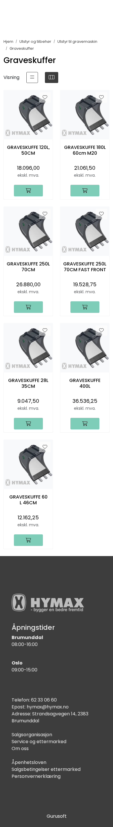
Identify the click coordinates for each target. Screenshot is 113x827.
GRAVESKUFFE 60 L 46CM (28, 499)
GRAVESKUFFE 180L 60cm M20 (85, 150)
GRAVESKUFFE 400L (85, 383)
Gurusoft (57, 816)
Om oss (20, 748)
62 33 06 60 (44, 700)
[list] (32, 77)
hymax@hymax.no (48, 707)
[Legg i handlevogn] (28, 190)
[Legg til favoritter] (45, 97)
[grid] (51, 77)
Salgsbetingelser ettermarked (46, 769)
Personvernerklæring (36, 776)
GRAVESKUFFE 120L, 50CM (28, 150)
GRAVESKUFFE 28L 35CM (28, 383)
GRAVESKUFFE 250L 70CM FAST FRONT (84, 266)
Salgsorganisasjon (32, 734)
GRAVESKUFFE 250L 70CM (28, 266)
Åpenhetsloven (29, 762)
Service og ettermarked (39, 741)
